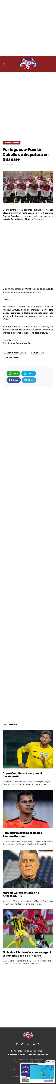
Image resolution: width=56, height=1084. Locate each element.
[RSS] (39, 1044)
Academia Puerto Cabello (15, 353)
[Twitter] (17, 1044)
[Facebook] (22, 1044)
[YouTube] (34, 1044)
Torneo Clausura (11, 357)
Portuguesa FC (37, 353)
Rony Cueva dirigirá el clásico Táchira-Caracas (22, 834)
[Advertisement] (28, 28)
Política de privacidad (38, 1055)
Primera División (11, 142)
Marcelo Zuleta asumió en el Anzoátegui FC (21, 894)
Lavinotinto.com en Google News (26, 1051)
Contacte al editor (16, 1055)
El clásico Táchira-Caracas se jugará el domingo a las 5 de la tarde (27, 954)
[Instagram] (28, 1044)
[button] (4, 64)
